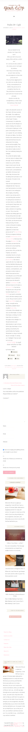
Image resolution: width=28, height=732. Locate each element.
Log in (22, 726)
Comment (6, 398)
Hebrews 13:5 (9, 287)
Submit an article (8, 636)
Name (4, 426)
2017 (6, 367)
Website (5, 441)
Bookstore (6, 655)
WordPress (18, 726)
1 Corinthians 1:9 (14, 282)
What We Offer (8, 647)
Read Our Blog (7, 632)
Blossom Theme (18, 725)
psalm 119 (14, 368)
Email (4, 434)
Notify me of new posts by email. (11, 467)
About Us (6, 651)
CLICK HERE (11, 342)
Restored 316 (14, 724)
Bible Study (14, 365)
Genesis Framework (9, 726)
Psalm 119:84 (18, 232)
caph (14, 367)
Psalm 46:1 (13, 308)
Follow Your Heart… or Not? (15, 543)
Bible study (10, 367)
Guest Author (16, 27)
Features (6, 643)
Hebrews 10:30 (9, 239)
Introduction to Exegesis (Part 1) (15, 569)
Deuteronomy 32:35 (15, 236)
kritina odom (19, 367)
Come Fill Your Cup (14, 8)
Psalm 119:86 (9, 259)
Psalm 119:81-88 (14, 105)
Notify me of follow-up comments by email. (12, 460)
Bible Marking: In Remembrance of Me (15, 595)
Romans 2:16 (14, 241)
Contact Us (6, 639)
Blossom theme (18, 723)
